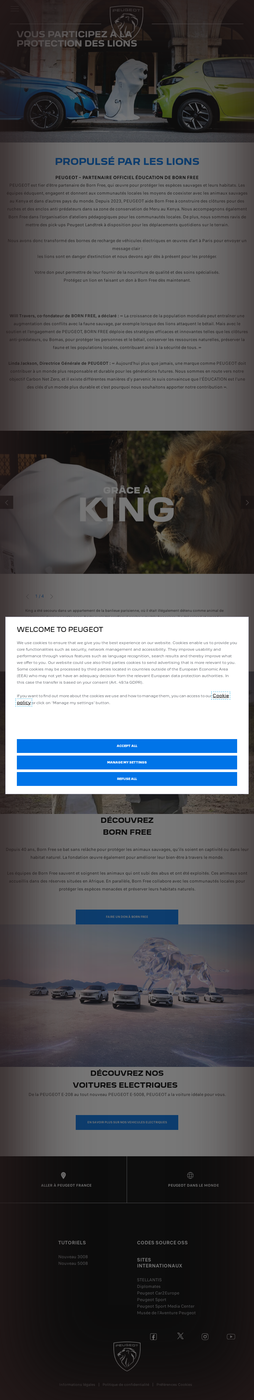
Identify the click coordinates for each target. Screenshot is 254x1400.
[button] (127, 762)
